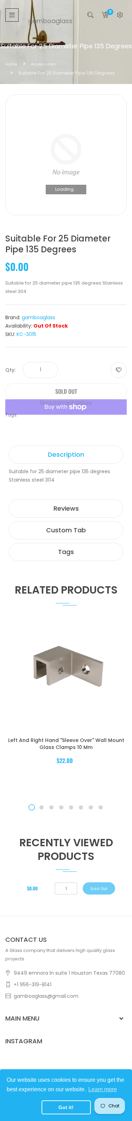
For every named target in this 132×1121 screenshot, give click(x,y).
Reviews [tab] (66, 508)
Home (11, 64)
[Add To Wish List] (119, 370)
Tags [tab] (66, 551)
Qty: (10, 369)
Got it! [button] (66, 1107)
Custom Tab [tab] (66, 530)
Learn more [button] (102, 1089)
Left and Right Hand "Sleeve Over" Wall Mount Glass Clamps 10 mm (66, 744)
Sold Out (98, 888)
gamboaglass (46, 20)
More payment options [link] (66, 402)
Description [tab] (66, 454)
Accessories (43, 64)
